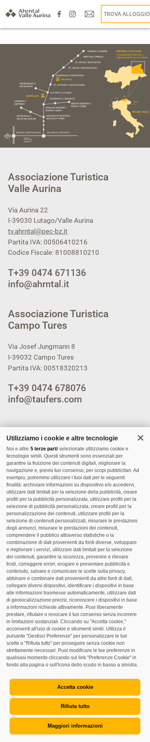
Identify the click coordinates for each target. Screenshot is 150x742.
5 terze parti (44, 449)
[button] (140, 437)
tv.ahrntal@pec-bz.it (38, 231)
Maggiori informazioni (75, 726)
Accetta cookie (75, 687)
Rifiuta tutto (75, 706)
